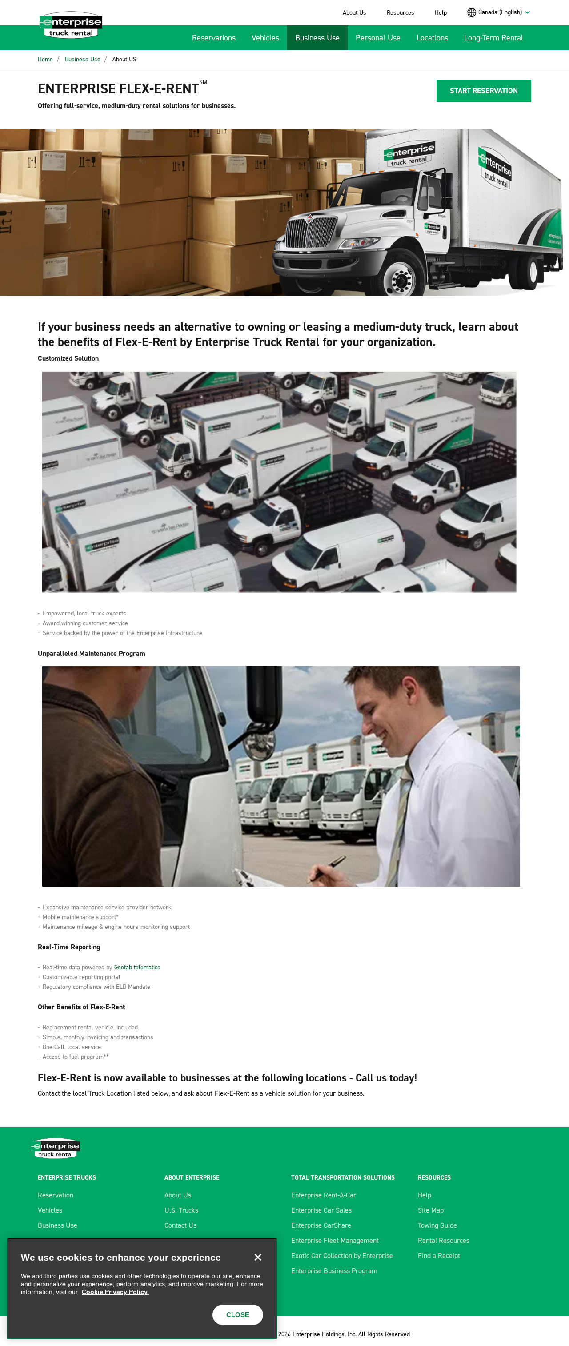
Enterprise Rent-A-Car (323, 1195)
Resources (400, 12)
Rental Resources (443, 1240)
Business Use (317, 37)
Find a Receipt (439, 1255)
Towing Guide (437, 1225)
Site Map (431, 1210)
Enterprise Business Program (334, 1270)
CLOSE (237, 1314)
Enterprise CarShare (321, 1225)
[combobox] (504, 12)
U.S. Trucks (181, 1210)
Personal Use (378, 37)
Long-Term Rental (493, 37)
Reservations (214, 37)
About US (124, 59)
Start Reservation (484, 91)
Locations (432, 37)
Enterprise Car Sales (321, 1210)
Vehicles (265, 37)
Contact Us (180, 1225)
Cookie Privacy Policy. (115, 1291)
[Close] (257, 1257)
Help (441, 12)
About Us (354, 12)
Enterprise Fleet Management (335, 1240)
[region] (142, 1288)
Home (45, 59)
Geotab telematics (137, 967)
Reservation (55, 1195)
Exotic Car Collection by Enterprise (342, 1255)
